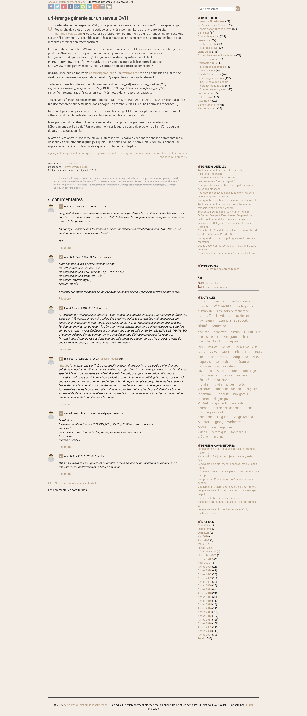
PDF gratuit (231, 337)
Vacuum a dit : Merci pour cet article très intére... (227, 486)
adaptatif (220, 332)
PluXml (249, 705)
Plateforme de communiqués (222, 269)
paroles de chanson (227, 408)
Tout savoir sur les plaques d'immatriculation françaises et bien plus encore (224, 205)
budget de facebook (228, 389)
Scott (220, 370)
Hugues (222, 417)
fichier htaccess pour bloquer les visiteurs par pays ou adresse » (161, 155)
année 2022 (205, 578)
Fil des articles (210, 283)
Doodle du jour (206, 70)
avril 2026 (203, 540)
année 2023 (205, 574)
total (201, 638)
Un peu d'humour (208, 59)
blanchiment (217, 356)
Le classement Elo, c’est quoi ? (216, 181)
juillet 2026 (204, 528)
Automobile (205, 100)
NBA (255, 357)
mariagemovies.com (68, 33)
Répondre (65, 248)
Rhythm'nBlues (224, 384)
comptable (222, 361)
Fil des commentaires (214, 287)
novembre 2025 (207, 555)
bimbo (235, 332)
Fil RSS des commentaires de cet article (72, 483)
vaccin (226, 351)
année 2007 (205, 634)
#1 (61, 206)
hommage (248, 370)
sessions (74, 163)
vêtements (222, 305)
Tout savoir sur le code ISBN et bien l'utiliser (224, 211)
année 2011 (205, 619)
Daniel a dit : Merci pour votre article (219, 498)
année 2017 (205, 597)
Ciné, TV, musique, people (213, 82)
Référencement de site (72, 2)
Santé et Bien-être (208, 104)
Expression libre (207, 63)
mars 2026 (204, 544)
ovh (66, 163)
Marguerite (240, 357)
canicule (252, 331)
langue (223, 393)
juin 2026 (203, 532)
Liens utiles (204, 51)
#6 (61, 456)
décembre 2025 (207, 551)
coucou (102, 257)
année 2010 (205, 623)
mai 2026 (203, 536)
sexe (213, 351)
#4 (61, 358)
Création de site (207, 44)
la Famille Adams (218, 315)
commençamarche (101, 73)
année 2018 (205, 593)
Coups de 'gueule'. (208, 36)
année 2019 (205, 589)
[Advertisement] (228, 135)
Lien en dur (204, 40)
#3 (61, 308)
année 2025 (205, 566)
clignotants (220, 403)
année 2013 (205, 612)
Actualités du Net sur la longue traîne (85, 705)
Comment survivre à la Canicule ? (217, 177)
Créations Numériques (211, 21)
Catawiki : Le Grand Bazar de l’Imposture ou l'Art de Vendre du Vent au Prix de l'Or (228, 232)
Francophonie (206, 93)
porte (212, 346)
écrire (233, 370)
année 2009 (205, 627)
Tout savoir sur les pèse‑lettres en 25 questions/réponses (220, 171)
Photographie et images (212, 66)
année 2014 (205, 608)
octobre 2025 (206, 559)
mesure (227, 375)
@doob (63, 365)
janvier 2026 (205, 547)
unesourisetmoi (109, 358)
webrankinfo (130, 73)
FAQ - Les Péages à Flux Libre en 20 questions (225, 215)
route (259, 351)
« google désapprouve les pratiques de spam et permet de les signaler (91, 153)
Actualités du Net (208, 47)
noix (209, 370)
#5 (61, 413)
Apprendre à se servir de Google (217, 55)
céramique (219, 432)
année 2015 (205, 604)
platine (219, 436)
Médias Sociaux (207, 108)
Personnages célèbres (211, 78)
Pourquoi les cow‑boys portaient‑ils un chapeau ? (227, 200)
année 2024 (205, 570)
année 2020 (205, 585)
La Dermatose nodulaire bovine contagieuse (224, 219)
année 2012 (205, 616)
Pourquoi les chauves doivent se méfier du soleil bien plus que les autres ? (226, 194)
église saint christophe (210, 414)
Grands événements (209, 74)
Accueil (52, 2)
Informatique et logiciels (212, 89)
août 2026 (204, 525)
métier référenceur (211, 301)
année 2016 (205, 600)
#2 (61, 257)
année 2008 (205, 631)
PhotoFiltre (243, 351)
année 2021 (205, 581)
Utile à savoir (205, 97)
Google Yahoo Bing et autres (214, 29)
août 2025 (204, 563)
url (61, 163)
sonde (225, 346)
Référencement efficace (212, 25)
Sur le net (203, 32)
